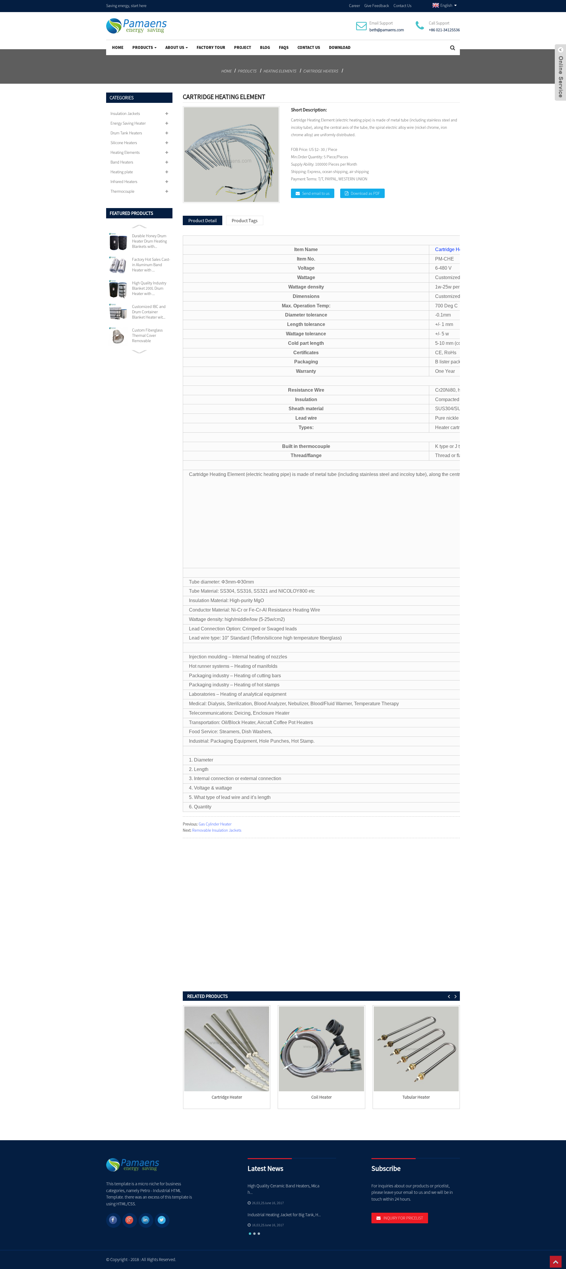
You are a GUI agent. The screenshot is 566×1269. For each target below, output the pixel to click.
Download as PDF (365, 193)
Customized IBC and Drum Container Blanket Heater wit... (149, 312)
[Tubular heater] (416, 1048)
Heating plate (122, 171)
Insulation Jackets (125, 113)
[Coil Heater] (321, 1048)
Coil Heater (321, 1097)
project (242, 47)
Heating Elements (279, 71)
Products (142, 47)
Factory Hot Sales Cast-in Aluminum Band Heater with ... (151, 265)
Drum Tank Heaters (126, 133)
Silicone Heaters (124, 142)
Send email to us (316, 193)
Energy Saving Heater (128, 123)
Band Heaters (122, 162)
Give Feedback (376, 5)
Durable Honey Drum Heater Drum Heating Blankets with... (149, 241)
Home (118, 47)
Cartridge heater (227, 1097)
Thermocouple (122, 191)
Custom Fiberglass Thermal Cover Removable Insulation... (147, 335)
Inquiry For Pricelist (403, 1218)
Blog (265, 47)
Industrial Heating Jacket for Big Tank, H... (284, 1214)
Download (340, 47)
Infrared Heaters (124, 181)
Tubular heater (416, 1097)
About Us (174, 47)
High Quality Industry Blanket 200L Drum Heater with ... (149, 288)
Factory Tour (211, 47)
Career (354, 5)
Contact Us (403, 5)
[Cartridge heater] (226, 1048)
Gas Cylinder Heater (215, 824)
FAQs (284, 47)
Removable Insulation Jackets (216, 830)
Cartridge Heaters (320, 71)
